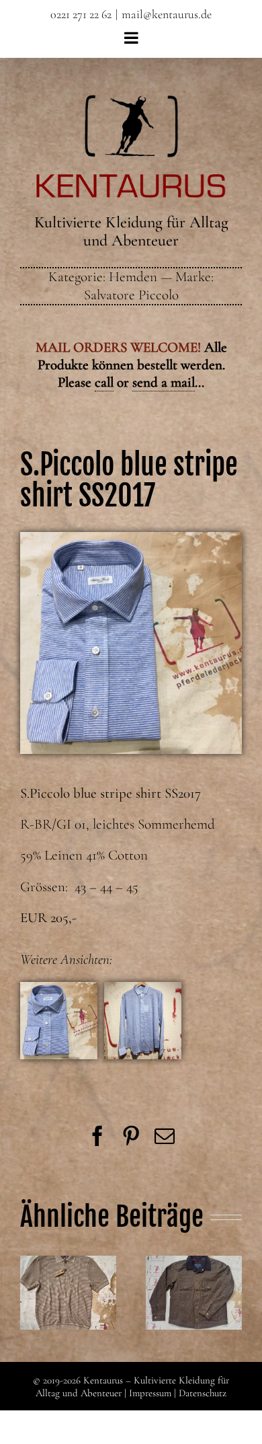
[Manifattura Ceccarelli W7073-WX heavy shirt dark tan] (194, 1293)
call (104, 382)
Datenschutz (202, 1393)
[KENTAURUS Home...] (131, 102)
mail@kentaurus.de (167, 14)
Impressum (150, 1393)
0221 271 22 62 (81, 14)
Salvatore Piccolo (131, 295)
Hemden (133, 276)
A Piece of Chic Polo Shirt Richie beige (68, 1268)
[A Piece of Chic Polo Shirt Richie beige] (68, 1293)
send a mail (163, 382)
